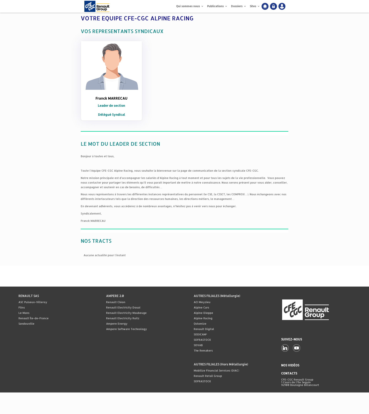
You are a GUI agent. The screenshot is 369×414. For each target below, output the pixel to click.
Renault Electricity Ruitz (122, 318)
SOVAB (198, 345)
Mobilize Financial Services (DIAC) (216, 370)
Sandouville (26, 323)
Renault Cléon (115, 302)
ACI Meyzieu (202, 302)
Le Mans (23, 312)
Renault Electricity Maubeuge (126, 312)
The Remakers (203, 350)
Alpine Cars (201, 307)
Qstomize (200, 323)
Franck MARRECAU (111, 98)
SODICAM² (200, 334)
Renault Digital (204, 329)
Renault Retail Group (208, 375)
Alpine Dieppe (203, 312)
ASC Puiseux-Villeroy (32, 302)
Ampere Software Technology (126, 329)
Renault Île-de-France (33, 318)
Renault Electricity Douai (123, 307)
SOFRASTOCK (202, 339)
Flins (21, 307)
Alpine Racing (203, 318)
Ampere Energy (116, 323)
